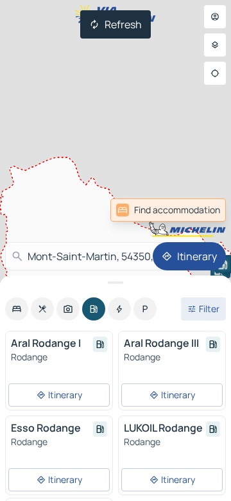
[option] (16, 309)
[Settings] (215, 45)
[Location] (215, 73)
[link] (168, 210)
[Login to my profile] (215, 16)
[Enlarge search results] (115, 283)
